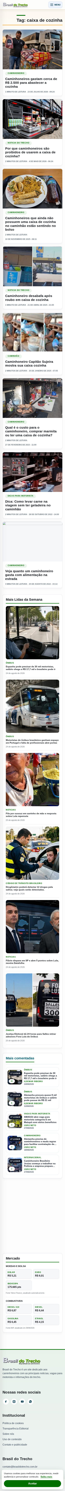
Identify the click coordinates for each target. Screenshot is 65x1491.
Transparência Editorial (16, 1428)
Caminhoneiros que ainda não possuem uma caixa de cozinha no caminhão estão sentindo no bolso (30, 223)
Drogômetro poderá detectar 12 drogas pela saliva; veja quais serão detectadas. (29, 888)
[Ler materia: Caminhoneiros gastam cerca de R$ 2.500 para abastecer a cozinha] (32, 49)
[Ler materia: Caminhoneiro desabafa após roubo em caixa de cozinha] (32, 266)
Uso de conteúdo (12, 1439)
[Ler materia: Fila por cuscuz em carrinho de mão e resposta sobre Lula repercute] (32, 779)
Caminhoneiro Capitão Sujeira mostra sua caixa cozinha (29, 363)
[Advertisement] (32, 1215)
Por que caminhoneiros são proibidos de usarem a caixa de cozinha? (30, 152)
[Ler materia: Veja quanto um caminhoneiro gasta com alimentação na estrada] (32, 542)
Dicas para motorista (20, 496)
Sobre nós (8, 1434)
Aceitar (32, 1483)
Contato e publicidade (15, 1444)
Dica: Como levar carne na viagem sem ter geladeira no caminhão (28, 505)
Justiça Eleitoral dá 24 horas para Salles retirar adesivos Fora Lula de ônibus (31, 1035)
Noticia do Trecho (18, 143)
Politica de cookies (13, 1423)
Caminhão (13, 356)
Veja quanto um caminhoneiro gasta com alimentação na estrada (29, 575)
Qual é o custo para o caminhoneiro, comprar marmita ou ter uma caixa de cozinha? (31, 431)
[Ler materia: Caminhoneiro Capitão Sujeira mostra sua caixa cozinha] (32, 332)
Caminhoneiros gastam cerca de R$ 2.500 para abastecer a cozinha (31, 82)
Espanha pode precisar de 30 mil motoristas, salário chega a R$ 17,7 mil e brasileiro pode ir (30, 667)
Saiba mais (46, 1476)
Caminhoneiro (16, 73)
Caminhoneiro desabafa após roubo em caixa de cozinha (28, 297)
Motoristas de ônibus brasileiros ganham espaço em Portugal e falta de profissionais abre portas (32, 741)
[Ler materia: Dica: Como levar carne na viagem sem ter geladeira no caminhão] (32, 472)
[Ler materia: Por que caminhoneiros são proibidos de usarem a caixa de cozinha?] (32, 119)
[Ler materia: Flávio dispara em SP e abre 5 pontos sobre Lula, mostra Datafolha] (32, 926)
